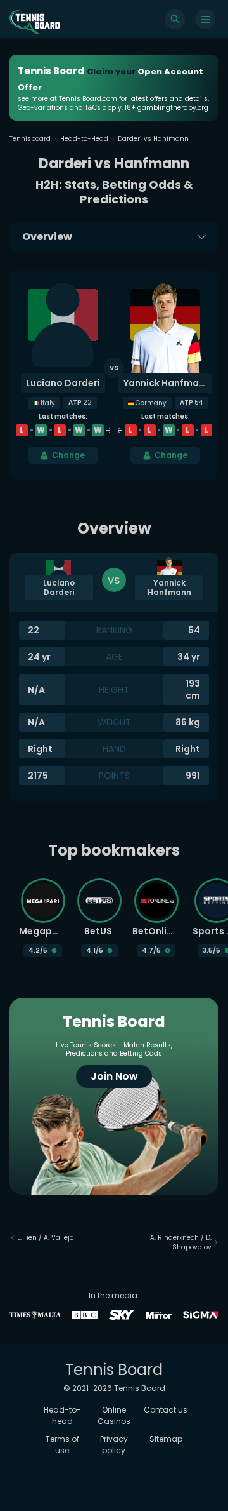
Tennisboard (30, 139)
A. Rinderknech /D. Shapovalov (181, 1242)
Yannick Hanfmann (167, 383)
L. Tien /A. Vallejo (45, 1237)
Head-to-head (62, 1415)
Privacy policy (114, 1445)
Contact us (165, 1409)
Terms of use (62, 1445)
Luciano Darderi (63, 383)
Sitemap (165, 1439)
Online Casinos (114, 1415)
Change (68, 455)
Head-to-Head (84, 139)
